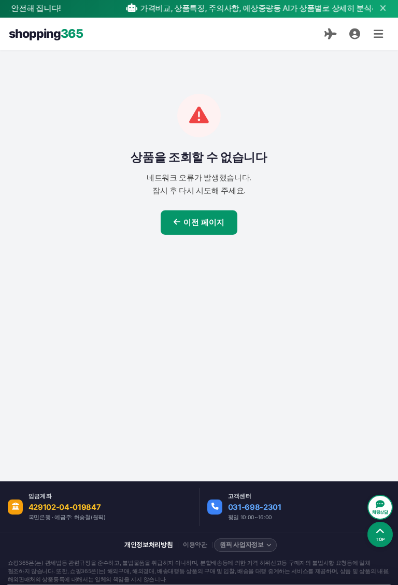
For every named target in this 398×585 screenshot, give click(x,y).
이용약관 (195, 544)
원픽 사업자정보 (241, 544)
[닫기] (382, 8)
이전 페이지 (203, 222)
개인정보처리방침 (148, 544)
